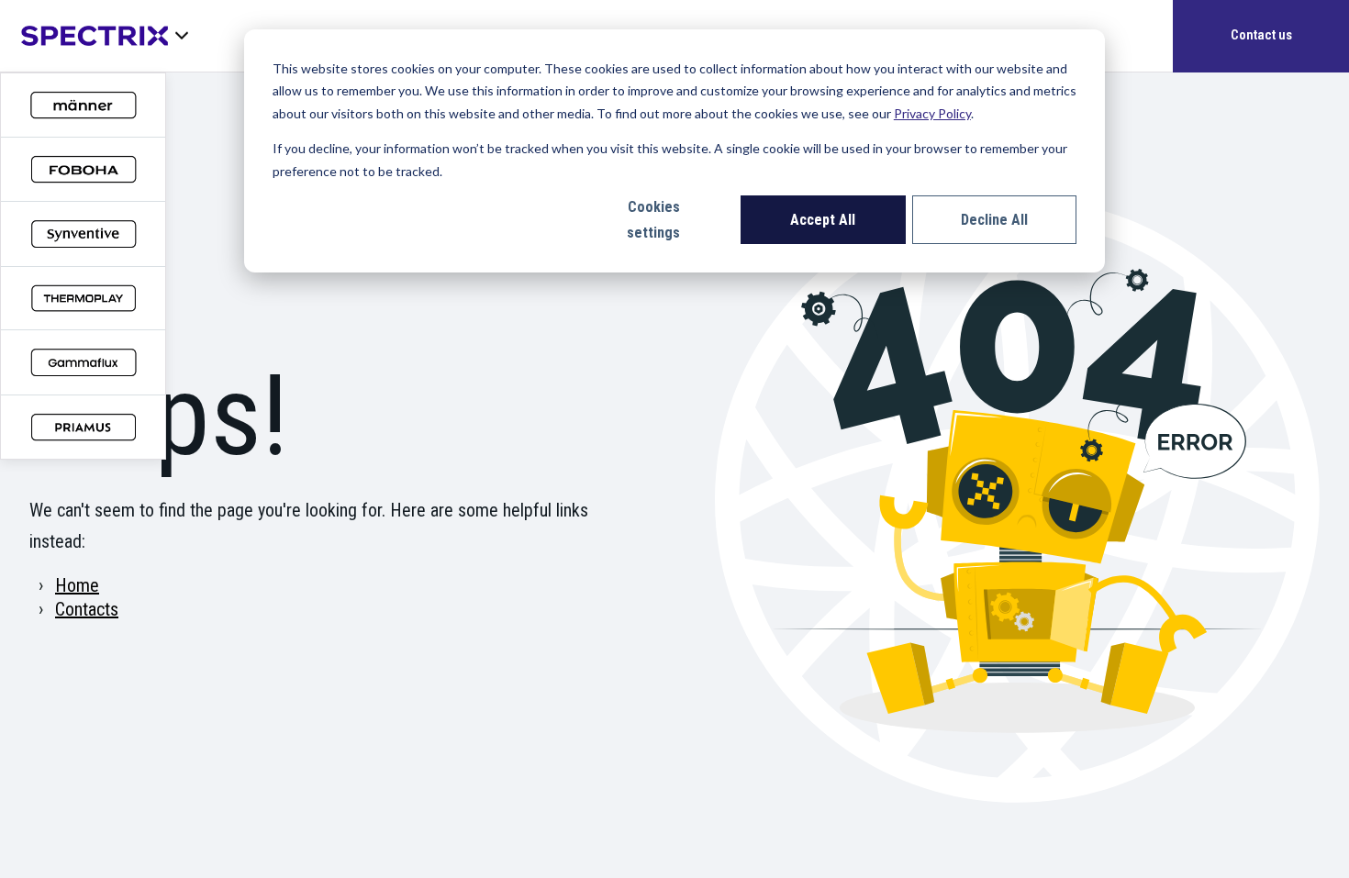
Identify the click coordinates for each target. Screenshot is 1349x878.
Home (77, 585)
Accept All (822, 219)
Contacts (86, 609)
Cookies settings (653, 219)
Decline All (994, 219)
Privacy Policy (932, 113)
